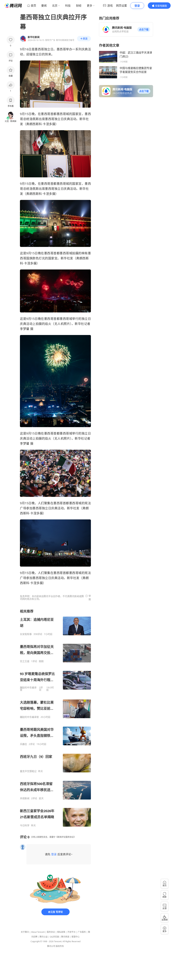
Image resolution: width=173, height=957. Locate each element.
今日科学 (24, 825)
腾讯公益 (44, 936)
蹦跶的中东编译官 (28, 688)
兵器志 (23, 744)
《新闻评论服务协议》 (65, 837)
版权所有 (60, 946)
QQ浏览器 (54, 936)
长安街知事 (26, 634)
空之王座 (24, 661)
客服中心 (75, 936)
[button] (143, 29)
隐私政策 (61, 932)
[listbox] (55, 718)
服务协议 (51, 932)
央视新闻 (24, 798)
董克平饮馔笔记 (28, 771)
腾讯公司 (51, 946)
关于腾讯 (25, 932)
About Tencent (38, 932)
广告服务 (82, 932)
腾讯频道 (65, 936)
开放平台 (71, 932)
